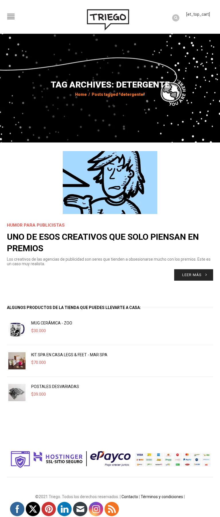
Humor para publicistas (36, 225)
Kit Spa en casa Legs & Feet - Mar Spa (69, 354)
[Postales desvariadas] (17, 393)
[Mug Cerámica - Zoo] (17, 329)
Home (81, 94)
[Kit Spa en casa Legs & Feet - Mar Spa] (17, 361)
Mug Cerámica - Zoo (51, 323)
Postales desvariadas (55, 386)
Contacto (129, 496)
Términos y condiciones (162, 496)
